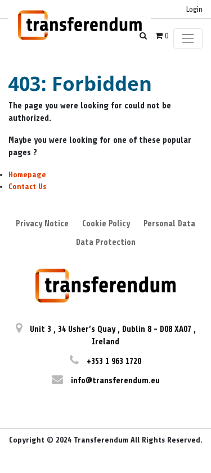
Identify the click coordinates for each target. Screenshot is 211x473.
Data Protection (106, 242)
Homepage (27, 174)
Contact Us (27, 186)
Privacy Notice (42, 224)
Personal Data (169, 224)
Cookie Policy (106, 224)
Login (194, 9)
